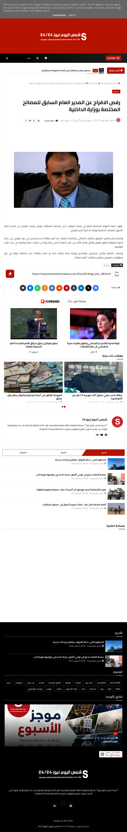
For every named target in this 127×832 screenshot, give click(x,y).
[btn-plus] (34, 121)
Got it (72, 15)
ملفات (59, 689)
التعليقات (22, 452)
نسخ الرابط (116, 273)
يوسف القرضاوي (35, 689)
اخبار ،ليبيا (88, 682)
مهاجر (49, 689)
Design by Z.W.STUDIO (63, 821)
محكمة (93, 689)
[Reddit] (59, 288)
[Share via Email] (23, 288)
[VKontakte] (52, 288)
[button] (113, 58)
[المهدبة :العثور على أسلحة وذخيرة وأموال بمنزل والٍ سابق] (33, 377)
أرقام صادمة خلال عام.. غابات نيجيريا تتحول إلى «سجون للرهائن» (74, 504)
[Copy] (10, 274)
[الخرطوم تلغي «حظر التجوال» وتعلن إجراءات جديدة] (116, 464)
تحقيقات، (19, 682)
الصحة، (41, 682)
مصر (83, 689)
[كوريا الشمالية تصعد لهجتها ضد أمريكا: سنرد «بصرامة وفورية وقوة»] (116, 494)
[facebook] (105, 435)
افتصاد (78, 682)
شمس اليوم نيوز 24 (94, 419)
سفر (9, 682)
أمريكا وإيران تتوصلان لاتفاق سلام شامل (64, 70)
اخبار (115, 733)
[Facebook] (96, 288)
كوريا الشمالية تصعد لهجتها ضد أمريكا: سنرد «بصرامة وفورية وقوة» (71, 490)
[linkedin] (81, 288)
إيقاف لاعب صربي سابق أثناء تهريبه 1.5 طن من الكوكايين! (97, 397)
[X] (88, 288)
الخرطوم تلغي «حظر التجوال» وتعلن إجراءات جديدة (80, 460)
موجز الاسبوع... (110, 741)
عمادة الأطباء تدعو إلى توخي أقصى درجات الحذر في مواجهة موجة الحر (71, 475)
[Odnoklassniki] (45, 288)
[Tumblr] (74, 288)
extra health (115, 682)
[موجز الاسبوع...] (63, 730)
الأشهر (104, 452)
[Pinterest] (67, 288)
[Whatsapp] (37, 288)
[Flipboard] (50, 301)
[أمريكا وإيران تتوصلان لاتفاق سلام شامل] (101, 70)
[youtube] (101, 435)
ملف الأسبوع (71, 689)
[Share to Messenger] (30, 288)
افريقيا (68, 682)
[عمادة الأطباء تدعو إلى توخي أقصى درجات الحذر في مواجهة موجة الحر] (116, 479)
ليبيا (102, 689)
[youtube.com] (63, 804)
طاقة (118, 689)
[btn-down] (26, 121)
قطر (109, 689)
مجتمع (95, 83)
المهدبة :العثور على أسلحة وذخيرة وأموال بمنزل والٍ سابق (34, 397)
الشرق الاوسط (92, 71)
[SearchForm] (7, 58)
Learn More (59, 15)
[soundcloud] (96, 435)
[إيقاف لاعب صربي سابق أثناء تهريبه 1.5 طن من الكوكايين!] (93, 377)
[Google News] (76, 301)
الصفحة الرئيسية (111, 83)
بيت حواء (30, 682)
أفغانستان (101, 682)
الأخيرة (63, 452)
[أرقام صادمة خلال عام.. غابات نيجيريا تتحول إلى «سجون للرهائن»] (116, 509)
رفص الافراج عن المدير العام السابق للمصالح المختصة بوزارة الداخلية (57, 83)
